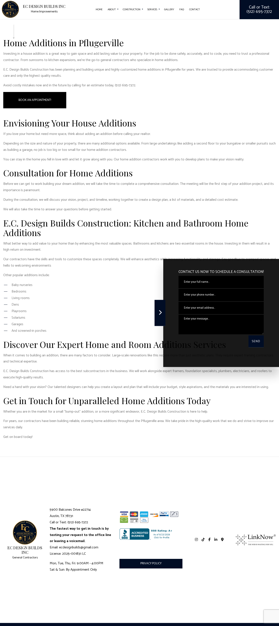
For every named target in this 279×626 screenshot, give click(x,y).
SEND (256, 341)
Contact (194, 9)
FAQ (181, 9)
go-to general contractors (110, 60)
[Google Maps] (222, 540)
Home (99, 9)
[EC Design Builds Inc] (10, 9)
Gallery (169, 9)
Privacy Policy (151, 563)
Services (152, 9)
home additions (149, 70)
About (112, 9)
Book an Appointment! (35, 100)
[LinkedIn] (216, 540)
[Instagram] (196, 540)
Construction (131, 9)
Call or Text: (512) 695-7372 (259, 9)
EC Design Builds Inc (44, 6)
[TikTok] (203, 540)
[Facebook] (209, 540)
